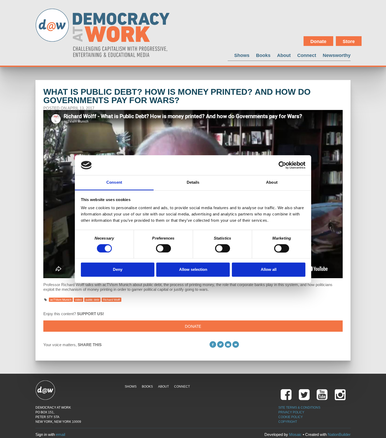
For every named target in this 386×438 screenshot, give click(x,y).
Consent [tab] (114, 182)
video (78, 299)
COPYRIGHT (287, 422)
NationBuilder (339, 434)
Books (263, 55)
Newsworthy (337, 55)
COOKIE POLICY (290, 417)
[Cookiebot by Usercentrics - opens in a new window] (282, 165)
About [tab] (272, 182)
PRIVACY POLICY (291, 412)
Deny (117, 269)
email (60, 434)
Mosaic (295, 434)
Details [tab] (193, 182)
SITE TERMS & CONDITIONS (299, 407)
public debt (92, 299)
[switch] (163, 248)
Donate (318, 41)
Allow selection (193, 269)
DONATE (193, 326)
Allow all (269, 269)
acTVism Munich (60, 299)
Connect (306, 55)
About (284, 55)
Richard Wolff (111, 299)
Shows (241, 55)
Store (349, 41)
